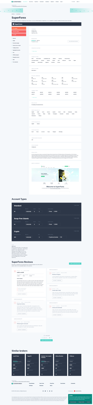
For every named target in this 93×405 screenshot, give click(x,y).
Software (57, 1)
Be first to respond (22, 313)
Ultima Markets (59, 356)
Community (47, 1)
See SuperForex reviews (73, 41)
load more (47, 335)
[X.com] (47, 391)
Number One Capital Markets (46, 356)
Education (52, 1)
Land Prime (16, 356)
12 (49, 337)
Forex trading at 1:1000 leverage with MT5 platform (21, 381)
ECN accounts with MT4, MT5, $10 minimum (20, 6)
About (61, 1)
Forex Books (41, 1)
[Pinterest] (45, 391)
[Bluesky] (51, 391)
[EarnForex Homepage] (16, 1)
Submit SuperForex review (75, 263)
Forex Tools (31, 1)
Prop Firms (36, 1)
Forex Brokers (25, 1)
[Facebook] (49, 391)
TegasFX (29, 356)
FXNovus (72, 356)
